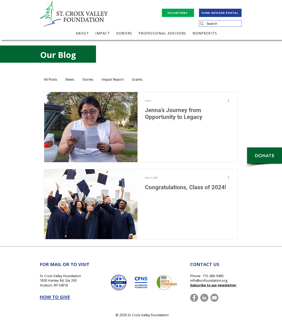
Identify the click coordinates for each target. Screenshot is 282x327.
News (69, 79)
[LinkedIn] (204, 298)
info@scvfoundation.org (208, 280)
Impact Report (113, 79)
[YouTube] (214, 298)
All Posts (50, 79)
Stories (87, 79)
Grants (137, 79)
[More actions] (229, 100)
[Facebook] (194, 298)
